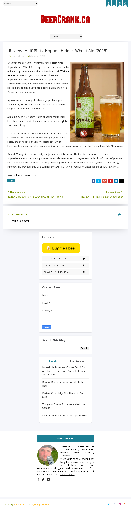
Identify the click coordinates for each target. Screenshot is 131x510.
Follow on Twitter (55, 258)
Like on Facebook (54, 265)
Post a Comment (20, 220)
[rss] (125, 3)
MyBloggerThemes (40, 504)
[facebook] (114, 3)
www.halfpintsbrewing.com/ (21, 174)
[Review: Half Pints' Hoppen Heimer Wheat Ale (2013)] (97, 102)
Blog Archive (77, 361)
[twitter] (108, 3)
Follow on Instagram (57, 272)
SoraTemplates (21, 504)
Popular (54, 361)
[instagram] (119, 3)
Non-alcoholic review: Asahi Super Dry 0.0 (64, 415)
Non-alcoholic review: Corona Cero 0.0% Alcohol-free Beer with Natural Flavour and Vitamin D (63, 371)
